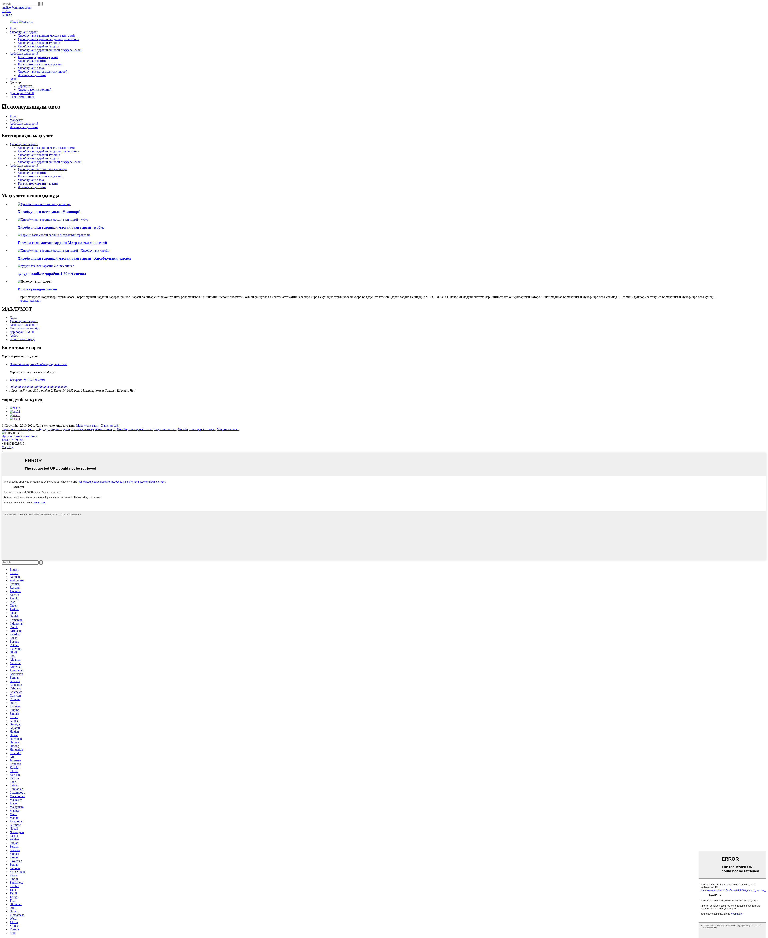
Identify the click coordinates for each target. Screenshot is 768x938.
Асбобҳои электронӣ (24, 53)
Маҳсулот (16, 120)
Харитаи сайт (110, 425)
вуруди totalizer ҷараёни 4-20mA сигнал (52, 274)
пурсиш (23, 300)
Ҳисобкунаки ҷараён (24, 32)
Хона (13, 28)
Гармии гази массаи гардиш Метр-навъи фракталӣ (62, 243)
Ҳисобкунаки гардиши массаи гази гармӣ (46, 35)
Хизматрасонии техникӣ (34, 89)
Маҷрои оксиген (228, 429)
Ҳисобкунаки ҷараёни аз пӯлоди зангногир (146, 429)
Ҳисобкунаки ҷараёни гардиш (38, 46)
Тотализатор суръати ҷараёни (38, 57)
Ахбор (14, 78)
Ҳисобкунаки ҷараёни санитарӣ (93, 429)
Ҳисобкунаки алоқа (31, 68)
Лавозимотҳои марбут (25, 328)
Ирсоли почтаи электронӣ (19, 436)
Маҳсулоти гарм (87, 425)
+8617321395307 (13, 440)
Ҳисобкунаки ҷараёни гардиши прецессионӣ (48, 39)
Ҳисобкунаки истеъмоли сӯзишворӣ (42, 71)
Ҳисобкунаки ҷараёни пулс (196, 429)
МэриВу (7, 447)
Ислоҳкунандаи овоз (32, 75)
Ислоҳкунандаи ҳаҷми (37, 289)
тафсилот (34, 300)
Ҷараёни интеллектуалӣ (18, 429)
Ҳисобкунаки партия (32, 60)
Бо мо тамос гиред (22, 96)
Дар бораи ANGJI (22, 93)
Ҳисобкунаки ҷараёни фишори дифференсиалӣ (50, 50)
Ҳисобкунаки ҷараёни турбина (39, 42)
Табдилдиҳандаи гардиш (53, 429)
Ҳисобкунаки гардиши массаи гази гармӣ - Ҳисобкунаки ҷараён (74, 258)
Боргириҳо (25, 86)
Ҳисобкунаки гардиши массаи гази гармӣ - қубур (61, 227)
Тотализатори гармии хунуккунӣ (40, 64)
